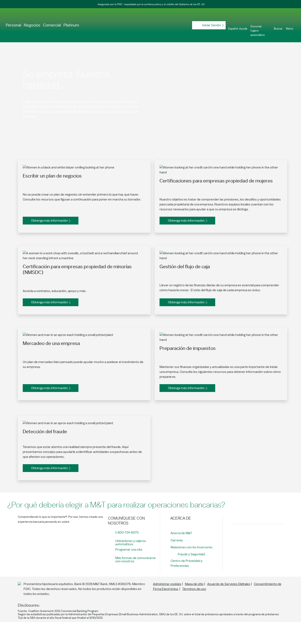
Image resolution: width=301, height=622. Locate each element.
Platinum (71, 25)
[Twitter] (250, 534)
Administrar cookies (167, 584)
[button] (233, 25)
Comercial (52, 25)
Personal (13, 25)
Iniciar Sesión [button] (211, 25)
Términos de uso (194, 589)
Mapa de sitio (194, 584)
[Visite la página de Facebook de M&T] (235, 534)
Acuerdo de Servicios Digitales (228, 584)
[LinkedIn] (258, 534)
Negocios (32, 25)
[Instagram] (243, 534)
